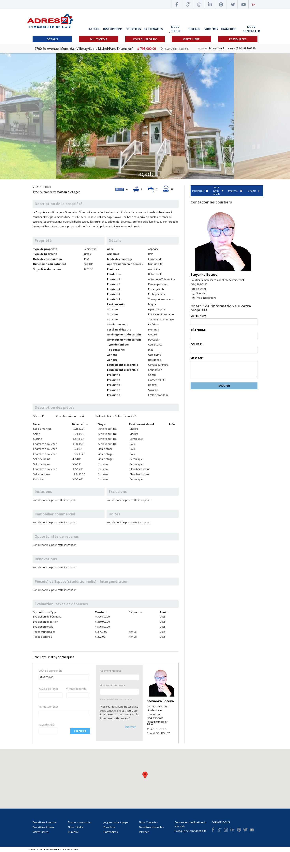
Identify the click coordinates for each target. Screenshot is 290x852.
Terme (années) (48, 706)
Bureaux (73, 832)
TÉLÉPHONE (198, 330)
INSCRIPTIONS (113, 29)
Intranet (144, 832)
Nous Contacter (148, 822)
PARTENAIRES (153, 29)
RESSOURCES (237, 39)
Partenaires (111, 832)
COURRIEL (197, 344)
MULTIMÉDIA (98, 39)
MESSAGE (197, 358)
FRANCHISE (228, 29)
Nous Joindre (75, 827)
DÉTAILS (52, 39)
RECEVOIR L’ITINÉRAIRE (175, 48)
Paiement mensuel (111, 670)
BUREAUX (194, 29)
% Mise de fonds (49, 688)
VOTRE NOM (198, 316)
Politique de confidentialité (191, 831)
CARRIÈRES (210, 29)
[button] (145, 775)
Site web (201, 293)
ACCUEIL (94, 29)
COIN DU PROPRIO (145, 39)
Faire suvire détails (216, 190)
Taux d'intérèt (47, 724)
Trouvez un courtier (80, 822)
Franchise (109, 827)
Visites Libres (40, 832)
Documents (198, 190)
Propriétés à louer (43, 827)
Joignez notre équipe (116, 822)
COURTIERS (133, 29)
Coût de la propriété (51, 670)
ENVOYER (224, 385)
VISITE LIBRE (191, 39)
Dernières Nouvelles (151, 827)
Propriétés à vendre (45, 822)
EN (253, 4)
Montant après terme (112, 685)
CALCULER (80, 731)
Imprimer (130, 727)
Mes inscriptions (206, 297)
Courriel (201, 289)
